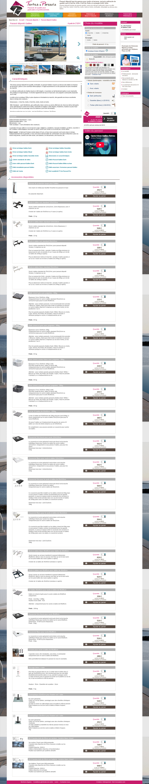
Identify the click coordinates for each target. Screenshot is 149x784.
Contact (124, 89)
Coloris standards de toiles (21, 159)
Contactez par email (129, 30)
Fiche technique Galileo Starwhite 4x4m (26, 156)
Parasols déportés (35, 15)
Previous (12, 44)
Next (78, 44)
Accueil (21, 20)
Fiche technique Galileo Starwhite (60, 148)
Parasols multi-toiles (90, 15)
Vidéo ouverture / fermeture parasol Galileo (63, 167)
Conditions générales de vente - (43, 782)
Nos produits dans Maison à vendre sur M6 (130, 79)
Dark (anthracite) (95, 96)
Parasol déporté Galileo (49, 20)
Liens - (57, 782)
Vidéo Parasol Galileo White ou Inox (60, 163)
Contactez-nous (96, 74)
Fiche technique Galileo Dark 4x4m (60, 152)
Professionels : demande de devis (130, 74)
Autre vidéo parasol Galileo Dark (23, 163)
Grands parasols (72, 15)
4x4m (89, 35)
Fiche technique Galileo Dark (22, 148)
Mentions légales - (27, 782)
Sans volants (94, 84)
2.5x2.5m (90, 33)
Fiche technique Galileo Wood (22, 152)
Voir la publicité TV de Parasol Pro (60, 171)
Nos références (127, 82)
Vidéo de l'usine (18, 171)
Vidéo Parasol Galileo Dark (57, 159)
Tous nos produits (128, 96)
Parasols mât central (53, 15)
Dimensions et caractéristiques (59, 156)
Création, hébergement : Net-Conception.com (110, 782)
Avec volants (94, 88)
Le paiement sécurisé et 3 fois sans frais (130, 85)
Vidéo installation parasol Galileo (23, 167)
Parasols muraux (109, 15)
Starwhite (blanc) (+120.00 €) (99, 100)
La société (125, 71)
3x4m (95, 40)
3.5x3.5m (105, 33)
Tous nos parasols (127, 15)
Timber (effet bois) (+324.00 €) (100, 105)
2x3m (89, 40)
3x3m (98, 33)
